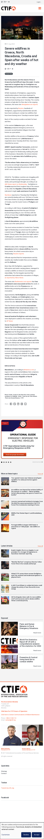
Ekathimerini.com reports (23, 281)
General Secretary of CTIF (28, 750)
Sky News (8, 195)
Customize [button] (6, 835)
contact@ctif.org (10, 720)
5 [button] (10, 462)
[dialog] (22, 830)
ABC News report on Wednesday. (16, 184)
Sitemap (4, 771)
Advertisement (36, 462)
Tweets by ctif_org (7, 788)
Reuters (21, 108)
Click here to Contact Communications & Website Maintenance (20, 714)
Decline (26, 835)
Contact (4, 773)
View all (40, 474)
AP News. (9, 321)
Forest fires (8, 74)
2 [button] (4, 462)
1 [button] (1, 462)
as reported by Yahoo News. (14, 278)
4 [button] (8, 462)
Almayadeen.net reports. (29, 104)
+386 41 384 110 (11, 718)
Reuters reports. (19, 254)
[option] (22, 440)
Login (38, 2)
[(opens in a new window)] (11, 404)
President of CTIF (5, 750)
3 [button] (6, 462)
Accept (36, 835)
